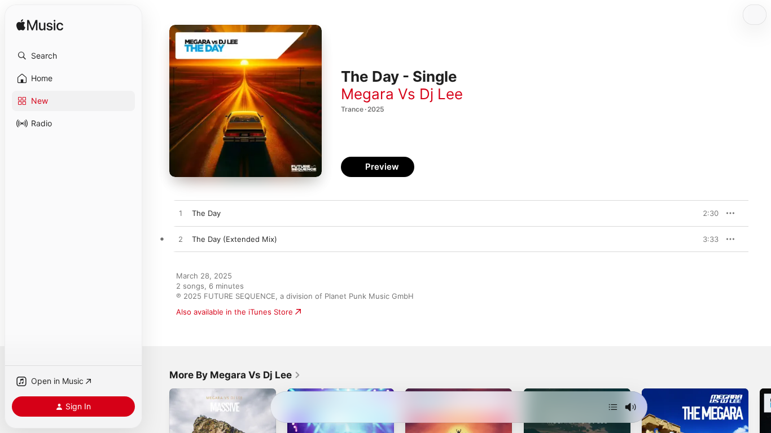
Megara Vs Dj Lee (402, 94)
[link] (235, 375)
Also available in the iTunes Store (234, 311)
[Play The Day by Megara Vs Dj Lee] (180, 214)
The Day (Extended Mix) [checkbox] (234, 239)
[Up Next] (613, 407)
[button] (73, 55)
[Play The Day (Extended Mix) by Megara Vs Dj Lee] (180, 240)
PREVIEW (706, 213)
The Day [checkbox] (206, 213)
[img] (39, 25)
